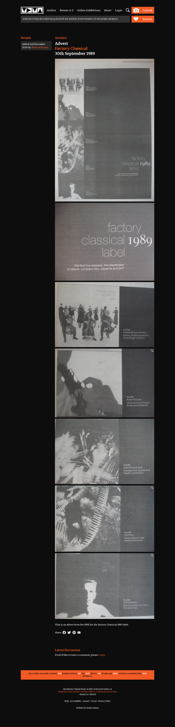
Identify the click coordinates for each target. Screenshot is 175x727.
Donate (147, 19)
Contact (85, 701)
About (107, 10)
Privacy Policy (104, 701)
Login (118, 10)
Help (66, 701)
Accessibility (75, 701)
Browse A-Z (66, 10)
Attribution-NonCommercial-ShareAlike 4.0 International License (87, 692)
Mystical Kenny (39, 47)
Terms (94, 701)
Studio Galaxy (92, 708)
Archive (51, 10)
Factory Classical (71, 48)
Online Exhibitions (88, 10)
